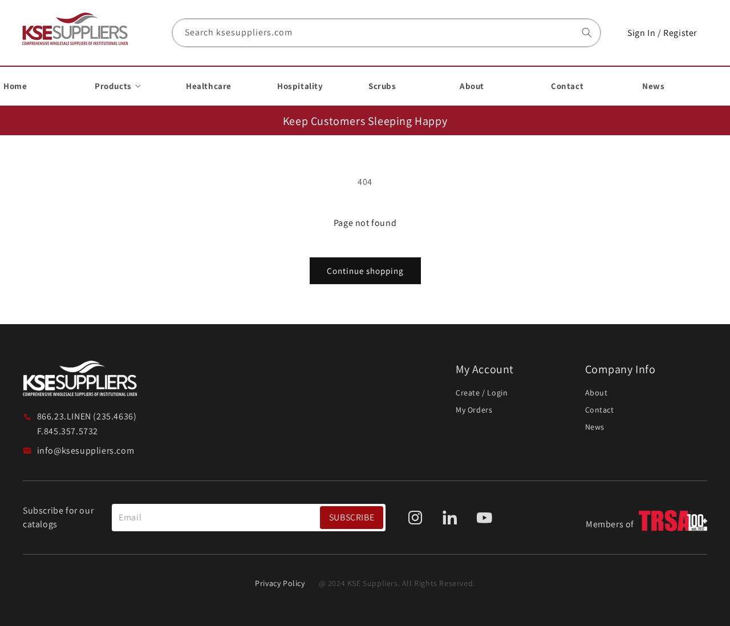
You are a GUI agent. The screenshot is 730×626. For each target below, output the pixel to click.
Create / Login (482, 392)
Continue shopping (365, 270)
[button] (133, 86)
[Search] (586, 32)
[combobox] (386, 33)
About (596, 392)
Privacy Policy (280, 583)
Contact (599, 410)
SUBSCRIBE (351, 517)
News (595, 427)
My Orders (474, 410)
